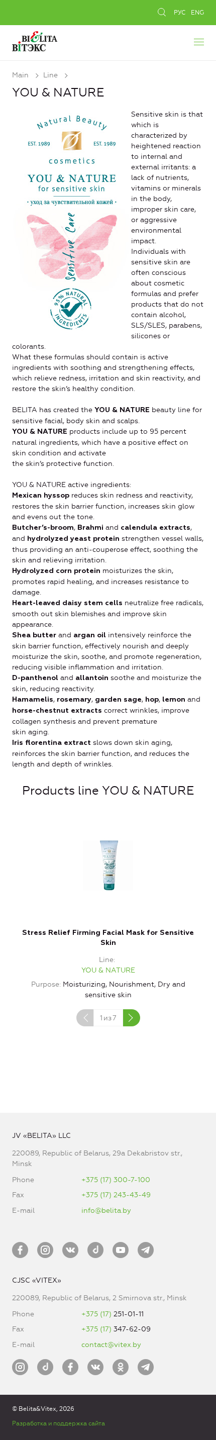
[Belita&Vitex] (34, 40)
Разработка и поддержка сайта (58, 1423)
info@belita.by (106, 1210)
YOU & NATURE (108, 970)
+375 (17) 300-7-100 (115, 1180)
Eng (197, 12)
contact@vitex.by (111, 1344)
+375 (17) (97, 1314)
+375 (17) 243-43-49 (116, 1195)
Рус (179, 12)
